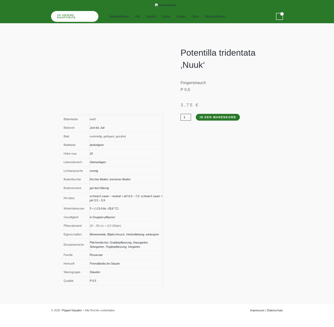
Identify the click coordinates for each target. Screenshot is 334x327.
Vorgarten (134, 246)
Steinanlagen (98, 162)
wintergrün (152, 234)
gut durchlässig (99, 188)
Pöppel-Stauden (72, 310)
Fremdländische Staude (105, 263)
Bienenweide (98, 234)
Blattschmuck (116, 234)
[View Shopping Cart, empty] (279, 16)
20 (91, 153)
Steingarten (97, 246)
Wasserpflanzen (215, 16)
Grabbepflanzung (120, 242)
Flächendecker (99, 242)
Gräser (166, 16)
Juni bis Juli (97, 127)
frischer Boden (99, 179)
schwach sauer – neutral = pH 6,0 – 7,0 (114, 196)
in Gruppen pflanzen (102, 217)
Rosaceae (96, 254)
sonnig (94, 170)
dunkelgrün (97, 144)
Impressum (257, 310)
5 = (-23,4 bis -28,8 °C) (104, 208)
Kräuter (181, 16)
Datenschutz (275, 310)
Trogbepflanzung (116, 246)
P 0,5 (93, 280)
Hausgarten (140, 242)
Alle (137, 16)
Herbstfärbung (135, 234)
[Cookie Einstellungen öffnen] (8, 322)
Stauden (151, 16)
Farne (195, 16)
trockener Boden (120, 179)
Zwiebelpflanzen (119, 16)
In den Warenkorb (218, 117)
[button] (74, 16)
